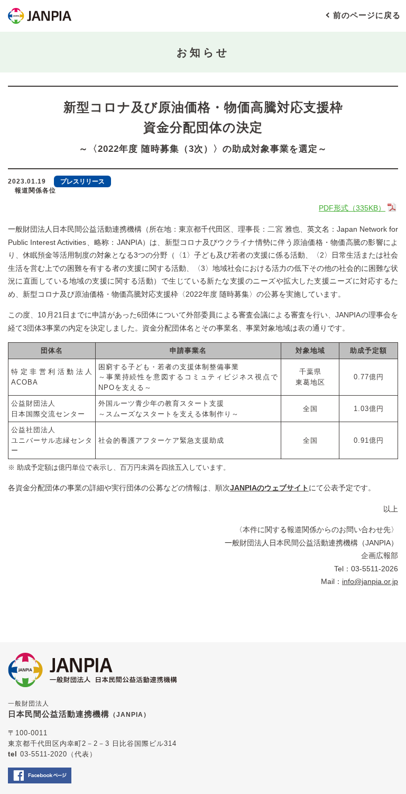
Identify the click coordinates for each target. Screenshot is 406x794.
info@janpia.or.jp (370, 581)
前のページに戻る (367, 15)
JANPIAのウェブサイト (269, 487)
